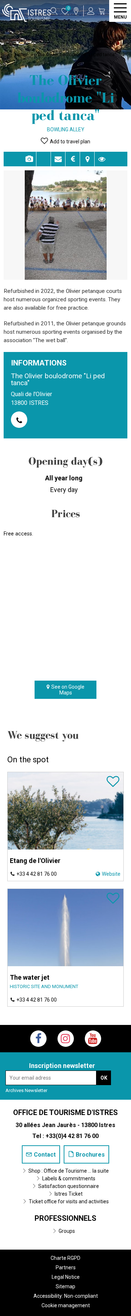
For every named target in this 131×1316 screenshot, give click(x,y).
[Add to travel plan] (113, 785)
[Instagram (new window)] (65, 1038)
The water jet (29, 977)
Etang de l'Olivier (35, 860)
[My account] (91, 10)
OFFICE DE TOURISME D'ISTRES (65, 1112)
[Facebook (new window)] (38, 1038)
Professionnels (65, 1218)
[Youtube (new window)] (93, 1038)
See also (102, 159)
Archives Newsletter (26, 1090)
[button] (102, 10)
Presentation (43, 159)
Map (87, 159)
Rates (73, 159)
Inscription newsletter (62, 1065)
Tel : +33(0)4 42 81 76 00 (65, 1136)
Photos (29, 159)
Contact (58, 159)
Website (111, 874)
